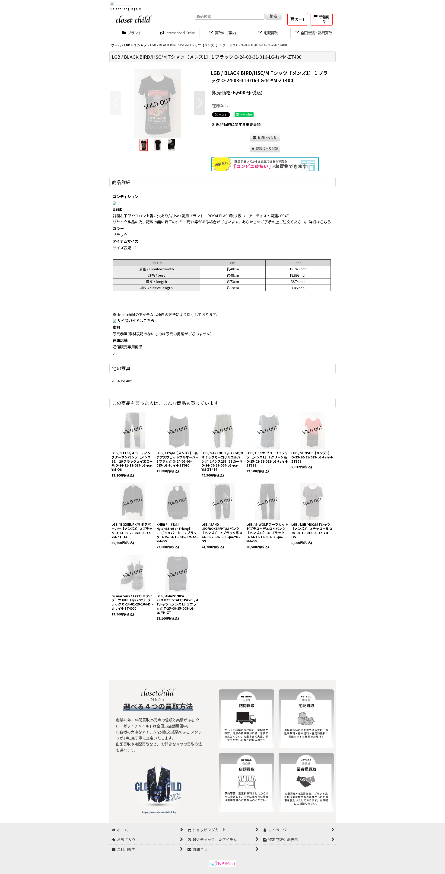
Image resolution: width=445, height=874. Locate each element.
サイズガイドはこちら (135, 320)
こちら (325, 221)
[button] (115, 103)
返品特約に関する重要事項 (238, 124)
